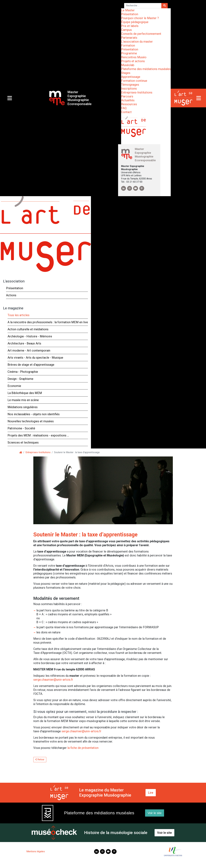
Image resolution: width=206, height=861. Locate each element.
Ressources (129, 104)
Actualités (128, 100)
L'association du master (137, 41)
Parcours (127, 96)
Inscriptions (129, 88)
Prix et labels (129, 26)
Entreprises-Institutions (136, 92)
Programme (129, 53)
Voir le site (155, 813)
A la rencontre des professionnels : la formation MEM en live (48, 322)
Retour (40, 759)
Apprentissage (130, 77)
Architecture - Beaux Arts (24, 343)
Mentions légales (35, 851)
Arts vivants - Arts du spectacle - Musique (35, 357)
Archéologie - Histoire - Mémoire (30, 336)
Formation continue (134, 81)
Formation (128, 45)
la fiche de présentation (82, 748)
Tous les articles (18, 315)
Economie (14, 386)
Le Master (128, 10)
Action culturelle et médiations (28, 329)
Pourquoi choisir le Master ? (140, 18)
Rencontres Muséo (133, 57)
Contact (126, 112)
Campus (126, 30)
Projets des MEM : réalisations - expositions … (38, 435)
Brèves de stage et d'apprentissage (31, 364)
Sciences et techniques (23, 442)
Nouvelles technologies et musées (31, 421)
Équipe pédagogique (134, 22)
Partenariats (129, 37)
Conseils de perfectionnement (141, 34)
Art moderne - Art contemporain (29, 350)
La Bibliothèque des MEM (25, 393)
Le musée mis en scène (23, 400)
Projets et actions (133, 61)
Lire (150, 792)
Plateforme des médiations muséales (146, 69)
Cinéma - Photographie (23, 372)
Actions (11, 295)
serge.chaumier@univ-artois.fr (53, 679)
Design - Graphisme (20, 379)
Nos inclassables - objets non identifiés (34, 414)
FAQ (124, 108)
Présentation (129, 14)
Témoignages (130, 84)
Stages (125, 73)
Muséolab (127, 65)
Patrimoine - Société (21, 428)
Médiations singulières (23, 407)
